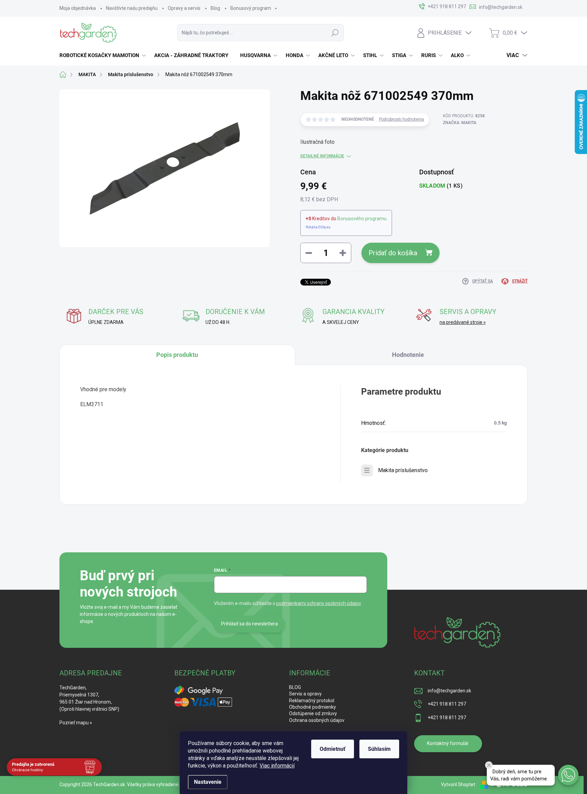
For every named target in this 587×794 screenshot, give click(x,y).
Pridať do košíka (393, 253)
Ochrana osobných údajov (316, 720)
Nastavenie (207, 782)
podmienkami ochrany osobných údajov (318, 603)
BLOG (295, 687)
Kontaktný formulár (448, 743)
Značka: (459, 122)
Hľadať (335, 32)
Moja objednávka (77, 8)
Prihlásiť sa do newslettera (249, 623)
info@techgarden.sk (449, 690)
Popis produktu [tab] (177, 354)
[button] (568, 775)
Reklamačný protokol (311, 700)
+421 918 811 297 (447, 704)
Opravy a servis (184, 8)
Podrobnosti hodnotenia (401, 119)
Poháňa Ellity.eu (318, 227)
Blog (215, 8)
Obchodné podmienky (312, 707)
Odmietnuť (332, 749)
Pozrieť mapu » (75, 722)
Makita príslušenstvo (403, 470)
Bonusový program (250, 8)
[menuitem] (103, 55)
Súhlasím (379, 749)
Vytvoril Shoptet (458, 784)
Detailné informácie (322, 156)
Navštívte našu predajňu (132, 8)
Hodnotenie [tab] (408, 354)
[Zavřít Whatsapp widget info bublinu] (489, 765)
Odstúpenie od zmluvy (313, 713)
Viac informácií (277, 765)
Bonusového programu (362, 218)
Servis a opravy (305, 693)
